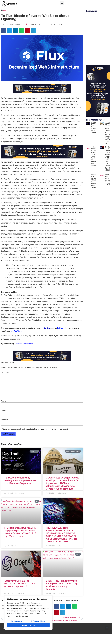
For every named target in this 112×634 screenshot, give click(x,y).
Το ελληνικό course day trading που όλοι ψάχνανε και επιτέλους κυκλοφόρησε (20, 480)
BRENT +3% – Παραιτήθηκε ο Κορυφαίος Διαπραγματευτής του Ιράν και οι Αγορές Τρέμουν (62, 584)
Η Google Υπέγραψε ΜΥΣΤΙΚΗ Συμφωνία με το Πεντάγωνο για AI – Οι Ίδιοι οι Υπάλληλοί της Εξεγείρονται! (20, 531)
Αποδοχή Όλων (28, 625)
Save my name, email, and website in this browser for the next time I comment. (35, 429)
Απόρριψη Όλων (38, 621)
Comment (5, 372)
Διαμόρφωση (16, 621)
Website (4, 419)
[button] (62, 3)
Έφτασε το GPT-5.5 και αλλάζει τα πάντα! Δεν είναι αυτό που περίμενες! (19, 583)
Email (4, 410)
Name (4, 401)
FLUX (5, 10)
